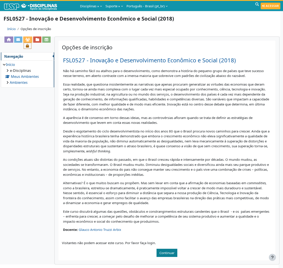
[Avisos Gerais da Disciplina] (18, 39)
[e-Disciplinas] (37, 6)
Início (11, 29)
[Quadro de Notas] (46, 39)
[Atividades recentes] (37, 39)
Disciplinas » (89, 6)
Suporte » (112, 6)
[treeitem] (27, 73)
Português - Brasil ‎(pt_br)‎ (145, 6)
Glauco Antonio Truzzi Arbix (100, 229)
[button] (257, 6)
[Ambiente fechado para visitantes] (27, 46)
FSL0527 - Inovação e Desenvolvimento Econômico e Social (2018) (149, 60)
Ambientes (19, 82)
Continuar (166, 253)
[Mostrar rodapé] (272, 257)
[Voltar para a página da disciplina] (8, 39)
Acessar (272, 6)
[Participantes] (27, 39)
